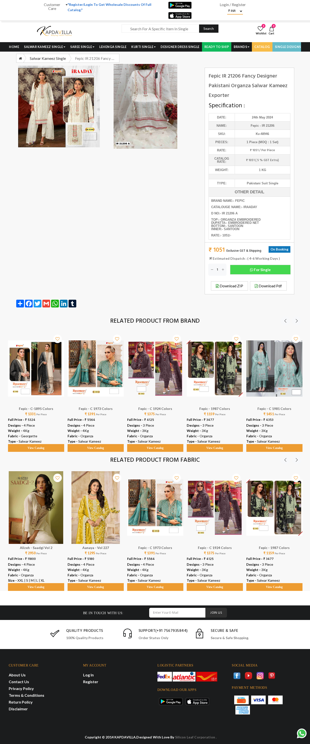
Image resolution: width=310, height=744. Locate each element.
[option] (36, 387)
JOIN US (216, 613)
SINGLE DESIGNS (288, 47)
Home (14, 47)
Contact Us (19, 681)
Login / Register (233, 5)
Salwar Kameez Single (43, 47)
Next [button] (296, 320)
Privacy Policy (21, 688)
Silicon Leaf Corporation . (196, 737)
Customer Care (52, 6)
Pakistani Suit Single (262, 183)
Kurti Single (142, 47)
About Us (17, 675)
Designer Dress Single (180, 47)
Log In (88, 675)
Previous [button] (285, 320)
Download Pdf (270, 286)
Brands (240, 47)
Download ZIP (231, 286)
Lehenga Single (112, 47)
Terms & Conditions (26, 695)
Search (208, 28)
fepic (255, 125)
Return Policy (21, 702)
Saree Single (81, 47)
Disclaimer (18, 708)
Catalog (262, 47)
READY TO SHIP (216, 47)
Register (90, 681)
